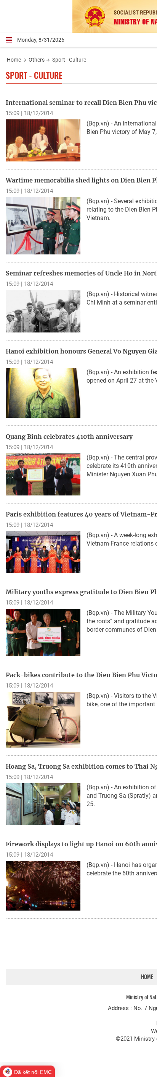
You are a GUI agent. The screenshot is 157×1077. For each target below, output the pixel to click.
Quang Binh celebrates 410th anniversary (69, 436)
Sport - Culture (69, 60)
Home (14, 60)
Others (37, 60)
